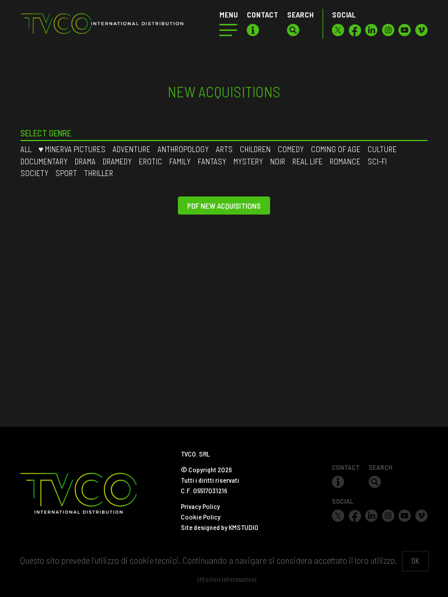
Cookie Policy (200, 516)
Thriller (98, 173)
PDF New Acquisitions (224, 205)
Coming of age (335, 149)
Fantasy (212, 161)
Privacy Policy (200, 506)
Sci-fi (377, 161)
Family (180, 161)
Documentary (44, 161)
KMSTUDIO (243, 527)
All (26, 149)
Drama (85, 161)
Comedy (291, 149)
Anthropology (183, 149)
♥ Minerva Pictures (72, 149)
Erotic (150, 161)
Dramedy (117, 161)
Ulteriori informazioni (227, 579)
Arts (224, 149)
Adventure (131, 149)
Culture (382, 149)
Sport (66, 173)
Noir (277, 161)
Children (255, 149)
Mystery (248, 161)
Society (34, 173)
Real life (307, 161)
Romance (345, 161)
